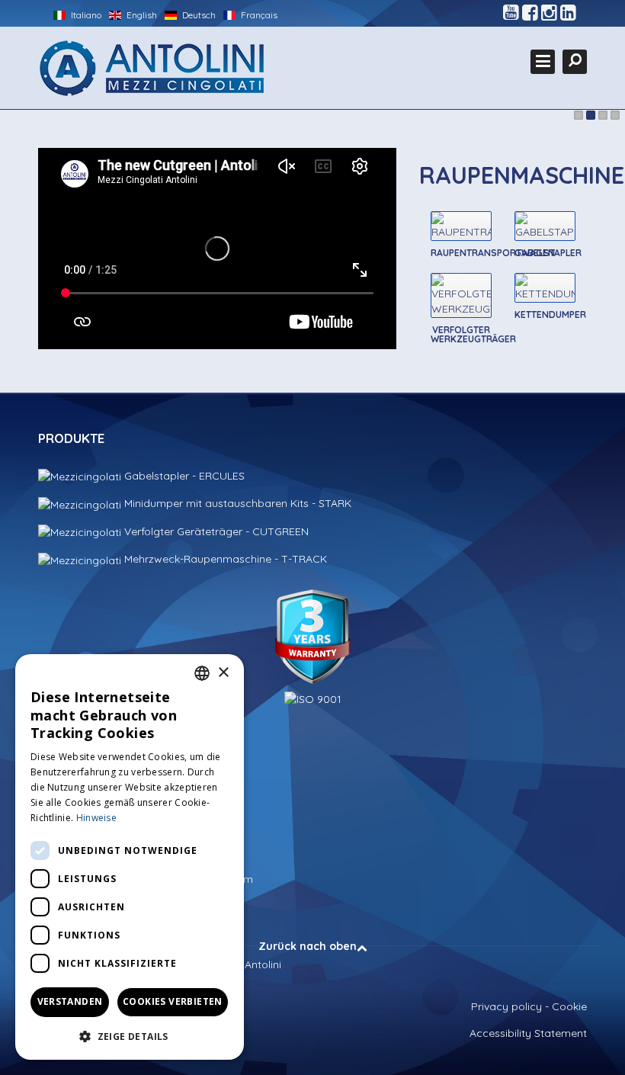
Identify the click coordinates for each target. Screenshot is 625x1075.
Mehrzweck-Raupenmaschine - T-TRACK (224, 559)
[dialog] (129, 857)
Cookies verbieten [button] (173, 1001)
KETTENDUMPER (550, 314)
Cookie (569, 1006)
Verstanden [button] (70, 1001)
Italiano (85, 15)
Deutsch (198, 15)
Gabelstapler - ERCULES (183, 476)
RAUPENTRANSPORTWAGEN (493, 252)
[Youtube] (511, 13)
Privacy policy (506, 1006)
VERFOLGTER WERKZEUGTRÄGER (473, 334)
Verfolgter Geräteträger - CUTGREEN (215, 531)
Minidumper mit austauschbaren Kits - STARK (236, 503)
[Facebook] (530, 13)
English (140, 15)
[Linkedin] (568, 13)
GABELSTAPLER (548, 252)
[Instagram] (549, 13)
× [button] (223, 673)
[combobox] (202, 673)
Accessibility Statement (528, 1033)
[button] (129, 1036)
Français (258, 15)
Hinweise (96, 817)
